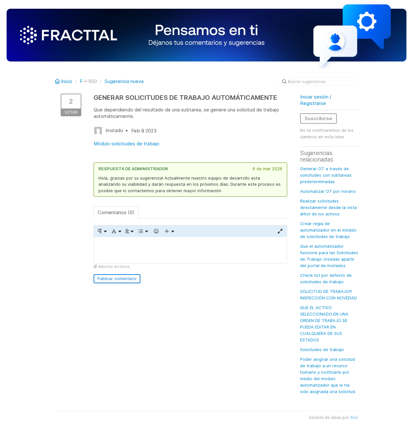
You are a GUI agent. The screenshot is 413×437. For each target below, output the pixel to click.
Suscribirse (318, 118)
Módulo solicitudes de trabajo (126, 143)
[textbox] (190, 250)
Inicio (67, 81)
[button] (101, 231)
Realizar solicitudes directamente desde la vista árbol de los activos (328, 207)
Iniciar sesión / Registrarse (315, 100)
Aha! (354, 417)
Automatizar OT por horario (328, 191)
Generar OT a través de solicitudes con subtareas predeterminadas (326, 175)
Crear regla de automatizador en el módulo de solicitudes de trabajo (328, 230)
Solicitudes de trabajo (322, 349)
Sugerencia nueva (124, 81)
